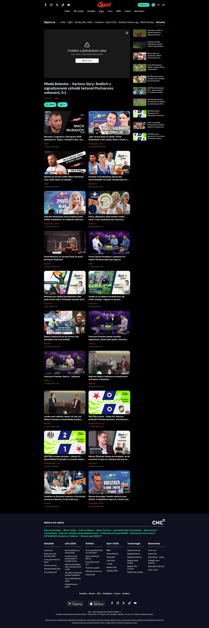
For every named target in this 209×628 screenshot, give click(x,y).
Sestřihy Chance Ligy (96, 423)
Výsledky (91, 11)
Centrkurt (92, 224)
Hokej (56, 98)
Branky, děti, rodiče (96, 144)
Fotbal (67, 11)
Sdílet (52, 104)
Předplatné (143, 5)
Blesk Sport (140, 11)
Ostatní (128, 11)
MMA (118, 11)
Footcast (92, 344)
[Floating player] (126, 32)
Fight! (46, 144)
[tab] (51, 22)
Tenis (110, 11)
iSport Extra (93, 184)
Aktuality (47, 264)
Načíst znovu (87, 61)
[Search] (158, 4)
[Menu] (163, 4)
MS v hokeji (79, 11)
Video (101, 11)
